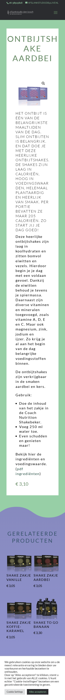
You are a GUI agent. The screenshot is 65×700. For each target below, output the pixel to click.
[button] (43, 83)
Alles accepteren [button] (37, 691)
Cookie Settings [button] (15, 691)
